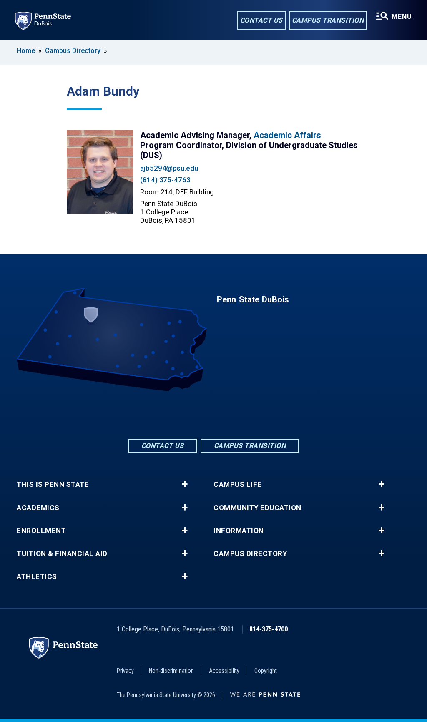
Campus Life (238, 484)
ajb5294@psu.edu (169, 168)
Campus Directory (72, 51)
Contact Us (261, 20)
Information (239, 531)
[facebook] (192, 414)
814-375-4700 (268, 629)
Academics (38, 508)
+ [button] (184, 484)
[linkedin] (213, 414)
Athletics (37, 577)
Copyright (265, 670)
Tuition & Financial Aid (62, 554)
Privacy (125, 670)
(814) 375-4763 (165, 180)
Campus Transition (328, 20)
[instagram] (235, 414)
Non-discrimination (171, 670)
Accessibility (224, 670)
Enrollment (41, 531)
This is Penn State (53, 484)
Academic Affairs (287, 135)
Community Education (257, 508)
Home (26, 51)
